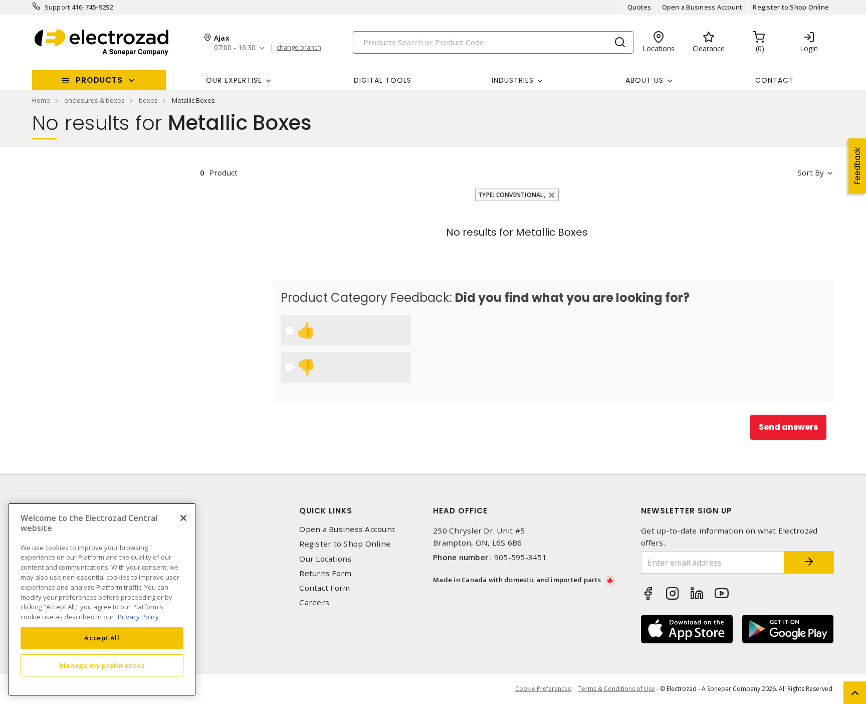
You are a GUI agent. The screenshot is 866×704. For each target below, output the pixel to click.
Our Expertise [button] (234, 80)
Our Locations (325, 559)
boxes (148, 100)
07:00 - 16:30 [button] (235, 48)
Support (57, 7)
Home (41, 100)
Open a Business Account (702, 7)
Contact (774, 80)
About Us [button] (644, 80)
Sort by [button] (810, 172)
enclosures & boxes (94, 100)
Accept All (102, 637)
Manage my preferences (102, 664)
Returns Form (325, 573)
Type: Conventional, (511, 195)
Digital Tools (382, 80)
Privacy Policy (138, 616)
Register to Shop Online (791, 7)
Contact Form (324, 588)
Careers (314, 602)
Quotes (639, 7)
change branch (299, 48)
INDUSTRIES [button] (513, 80)
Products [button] (99, 80)
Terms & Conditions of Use (616, 688)
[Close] (183, 518)
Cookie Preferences (543, 689)
